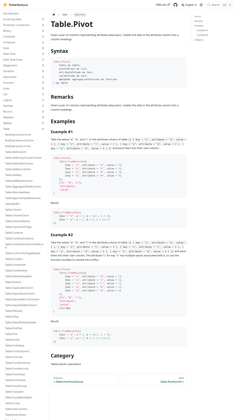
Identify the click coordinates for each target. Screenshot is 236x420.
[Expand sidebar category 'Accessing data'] (43, 19)
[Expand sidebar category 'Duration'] (43, 71)
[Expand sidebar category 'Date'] (43, 48)
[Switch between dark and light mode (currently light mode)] (201, 4)
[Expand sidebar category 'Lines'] (43, 88)
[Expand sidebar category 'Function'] (43, 82)
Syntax (197, 16)
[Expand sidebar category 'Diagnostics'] (43, 65)
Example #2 (202, 34)
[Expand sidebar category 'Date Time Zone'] (43, 59)
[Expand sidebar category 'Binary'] (43, 30)
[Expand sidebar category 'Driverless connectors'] (43, 25)
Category (198, 39)
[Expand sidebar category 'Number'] (43, 105)
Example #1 (202, 30)
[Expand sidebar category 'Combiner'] (43, 36)
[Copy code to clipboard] (182, 61)
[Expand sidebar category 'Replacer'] (43, 117)
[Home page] (54, 14)
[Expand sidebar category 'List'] (43, 94)
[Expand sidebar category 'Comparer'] (43, 42)
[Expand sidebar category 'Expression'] (43, 76)
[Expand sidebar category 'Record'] (43, 111)
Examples (199, 25)
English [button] (189, 5)
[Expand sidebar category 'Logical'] (43, 100)
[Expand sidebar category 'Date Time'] (43, 53)
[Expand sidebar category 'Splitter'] (43, 123)
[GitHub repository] (175, 4)
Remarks (198, 21)
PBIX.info (161, 5)
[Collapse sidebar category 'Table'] (43, 128)
